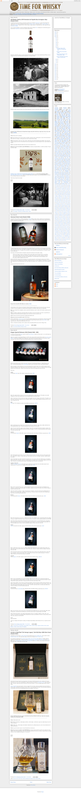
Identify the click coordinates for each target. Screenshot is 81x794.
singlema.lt (58, 251)
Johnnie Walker (66, 125)
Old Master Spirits (25, 211)
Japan (69, 115)
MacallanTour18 (61, 176)
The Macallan (67, 118)
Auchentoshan (57, 171)
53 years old (68, 201)
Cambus (61, 172)
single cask (62, 120)
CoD (68, 172)
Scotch (34, 778)
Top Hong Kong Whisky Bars (27, 13)
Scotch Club (65, 144)
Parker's (67, 225)
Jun (56, 45)
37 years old (60, 201)
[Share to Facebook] (35, 209)
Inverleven (60, 219)
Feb (56, 60)
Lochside (65, 221)
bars (58, 115)
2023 (55, 36)
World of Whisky (59, 164)
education (56, 238)
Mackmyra (67, 176)
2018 (55, 70)
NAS (67, 120)
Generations (63, 216)
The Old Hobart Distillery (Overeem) (61, 276)
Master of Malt (58, 144)
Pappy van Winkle (62, 225)
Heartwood (56, 191)
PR (69, 111)
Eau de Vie (68, 143)
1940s (68, 164)
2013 (55, 77)
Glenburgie (56, 217)
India (56, 160)
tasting (20, 626)
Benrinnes (63, 206)
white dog (63, 240)
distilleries (58, 129)
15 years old (59, 156)
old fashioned (56, 199)
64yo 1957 (30, 640)
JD (63, 160)
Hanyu (66, 159)
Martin (57, 286)
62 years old (57, 202)
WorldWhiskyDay (64, 155)
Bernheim (67, 206)
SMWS (56, 130)
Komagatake (67, 160)
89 (65, 119)
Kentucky (67, 175)
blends (58, 117)
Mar (56, 59)
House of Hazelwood (63, 218)
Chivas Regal (68, 137)
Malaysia (68, 222)
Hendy (57, 284)
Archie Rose (59, 150)
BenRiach (61, 146)
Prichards (62, 226)
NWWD (63, 161)
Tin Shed (65, 196)
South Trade (59, 230)
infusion (64, 238)
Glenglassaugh (67, 158)
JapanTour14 (57, 131)
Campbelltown (63, 188)
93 (13, 211)
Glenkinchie (65, 174)
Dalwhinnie (56, 167)
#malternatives (37, 22)
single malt (59, 111)
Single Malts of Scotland (58, 229)
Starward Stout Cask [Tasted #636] (20, 217)
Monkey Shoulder (58, 178)
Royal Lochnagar (57, 180)
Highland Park (65, 129)
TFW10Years (61, 139)
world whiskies (57, 143)
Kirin (55, 221)
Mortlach (42, 625)
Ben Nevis (67, 165)
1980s (69, 152)
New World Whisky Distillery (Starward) (61, 267)
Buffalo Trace (68, 208)
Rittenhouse (56, 227)
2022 (55, 64)
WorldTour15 (56, 236)
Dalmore (67, 166)
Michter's (57, 193)
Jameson (65, 191)
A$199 (43, 525)
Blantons (58, 207)
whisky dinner (60, 118)
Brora (68, 157)
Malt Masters (63, 177)
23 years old (67, 200)
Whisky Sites (57, 278)
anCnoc (64, 164)
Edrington (67, 121)
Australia (15, 326)
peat (61, 136)
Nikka (60, 148)
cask (68, 197)
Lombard (69, 221)
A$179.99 (36, 403)
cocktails (68, 128)
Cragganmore (63, 173)
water (60, 240)
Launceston (60, 192)
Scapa (59, 228)
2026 (55, 32)
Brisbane (64, 208)
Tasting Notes (15, 14)
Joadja (61, 220)
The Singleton (24, 626)
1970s (65, 149)
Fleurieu (68, 173)
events (63, 109)
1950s (56, 165)
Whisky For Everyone (60, 249)
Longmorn (62, 151)
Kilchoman (64, 220)
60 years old (15, 778)
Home (31, 782)
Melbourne (64, 135)
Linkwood (64, 192)
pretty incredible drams (37, 635)
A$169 (30, 303)
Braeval (56, 208)
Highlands (62, 123)
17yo (68, 199)
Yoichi (65, 236)
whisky (39, 778)
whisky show (58, 127)
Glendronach (66, 132)
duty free (67, 183)
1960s (59, 165)
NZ (63, 168)
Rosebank (67, 179)
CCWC (64, 150)
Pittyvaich (56, 179)
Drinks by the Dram (58, 141)
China (56, 211)
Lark (55, 161)
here (36, 27)
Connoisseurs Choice (41, 682)
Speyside (63, 115)
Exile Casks (56, 215)
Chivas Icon (57, 166)
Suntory (67, 123)
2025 (55, 33)
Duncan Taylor (62, 189)
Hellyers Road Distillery (59, 264)
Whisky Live (61, 163)
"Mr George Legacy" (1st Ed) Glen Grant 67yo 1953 (36, 639)
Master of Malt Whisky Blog (61, 247)
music (67, 238)
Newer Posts (13, 782)
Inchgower (56, 219)
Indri (59, 191)
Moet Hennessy (67, 131)
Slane (64, 229)
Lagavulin (14, 556)
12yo (62, 149)
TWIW (69, 119)
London (57, 222)
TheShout (58, 245)
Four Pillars (66, 215)
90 (17, 625)
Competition (63, 166)
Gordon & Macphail (26, 778)
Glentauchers (60, 217)
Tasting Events (20, 14)
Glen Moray (60, 174)
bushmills (65, 197)
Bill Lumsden (57, 187)
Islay (62, 114)
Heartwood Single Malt (59, 262)
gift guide (64, 198)
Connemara (60, 212)
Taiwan (64, 162)
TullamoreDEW (66, 182)
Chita (59, 211)
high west (60, 238)
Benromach (62, 157)
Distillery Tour (66, 140)
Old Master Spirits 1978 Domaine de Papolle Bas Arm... (61, 49)
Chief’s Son (68, 210)
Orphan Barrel (57, 225)
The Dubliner (67, 230)
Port (69, 225)
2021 (55, 65)
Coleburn (56, 212)
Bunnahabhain (57, 158)
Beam (60, 206)
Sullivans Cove (57, 149)
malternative (20, 211)
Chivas (60, 147)
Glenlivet (60, 130)
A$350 (49, 433)
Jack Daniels (57, 133)
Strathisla (67, 180)
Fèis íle (60, 216)
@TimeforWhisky (62, 89)
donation (63, 183)
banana (56, 237)
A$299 (33, 373)
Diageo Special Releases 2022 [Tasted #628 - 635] (24, 332)
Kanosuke (69, 191)
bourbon (67, 122)
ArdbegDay (63, 128)
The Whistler (67, 231)
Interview (60, 160)
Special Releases (31, 334)
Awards (62, 171)
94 (57, 120)
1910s (55, 200)
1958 (58, 200)
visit (58, 240)
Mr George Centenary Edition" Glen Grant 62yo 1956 (29, 638)
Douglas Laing (57, 151)
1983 (60, 200)
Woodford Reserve (67, 163)
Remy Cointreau (67, 226)
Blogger (42, 791)
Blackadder (56, 172)
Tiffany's (68, 162)
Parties (28, 14)
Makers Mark (57, 177)
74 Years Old (67, 202)
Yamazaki (63, 133)
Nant (63, 178)
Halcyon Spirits (61, 159)
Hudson (68, 218)
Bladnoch (66, 187)
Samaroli (56, 228)
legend (69, 127)
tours (61, 152)
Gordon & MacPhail (24, 635)
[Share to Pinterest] (36, 209)
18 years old (65, 152)
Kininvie (68, 220)
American (56, 157)
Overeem (67, 178)
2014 (55, 76)
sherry (60, 140)
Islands (62, 191)
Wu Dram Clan (61, 236)
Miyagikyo (60, 193)
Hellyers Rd (66, 167)
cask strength (62, 145)
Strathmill (64, 230)
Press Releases (33, 14)
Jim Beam (60, 168)
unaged (56, 240)
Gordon (65, 217)
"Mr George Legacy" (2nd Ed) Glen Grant (22, 640)
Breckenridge (60, 208)
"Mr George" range (40, 636)
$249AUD (14, 132)
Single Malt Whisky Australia (59, 269)
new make (57, 152)
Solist (66, 229)
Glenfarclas (68, 134)
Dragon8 (62, 158)
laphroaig (68, 133)
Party (69, 117)
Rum (61, 162)
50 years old (66, 130)
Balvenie (56, 124)
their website (45, 319)
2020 (55, 67)
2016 (55, 73)
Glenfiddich (57, 123)
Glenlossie (64, 190)
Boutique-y (68, 207)
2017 (55, 71)
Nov (56, 39)
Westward (56, 163)
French (56, 174)
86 (58, 146)
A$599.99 (46, 588)
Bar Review (62, 124)
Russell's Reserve (64, 227)
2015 (55, 74)
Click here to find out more (59, 92)
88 (14, 625)
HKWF (68, 190)
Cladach (68, 211)
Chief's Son (64, 210)
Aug (56, 43)
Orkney (67, 193)
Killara (56, 192)
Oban (11, 403)
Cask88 (61, 210)
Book (64, 207)
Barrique (57, 206)
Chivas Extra (64, 211)
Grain (68, 147)
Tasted (30, 211)
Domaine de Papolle (15, 25)
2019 (55, 68)
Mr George (31, 778)
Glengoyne (59, 190)
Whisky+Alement (57, 183)
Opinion (64, 193)
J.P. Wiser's (64, 219)
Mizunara (67, 177)
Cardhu (16, 373)
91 (18, 625)
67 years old (62, 202)
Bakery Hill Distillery (58, 260)
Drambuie (57, 189)
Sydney (58, 116)
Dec (56, 37)
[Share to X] (34, 209)
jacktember (67, 198)
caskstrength (63, 237)
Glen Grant (20, 778)
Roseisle (60, 227)
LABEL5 (56, 176)
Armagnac (16, 24)
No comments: (27, 209)
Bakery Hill (63, 165)
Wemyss (56, 197)
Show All (69, 255)
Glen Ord (68, 216)
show (66, 145)
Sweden (56, 181)
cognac (56, 140)
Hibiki (69, 159)
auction (69, 151)
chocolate (56, 198)
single (60, 199)
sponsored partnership (66, 239)
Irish (64, 126)
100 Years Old (65, 199)
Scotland (64, 127)
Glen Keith (66, 189)
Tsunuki (68, 196)
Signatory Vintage (67, 228)
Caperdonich (68, 209)
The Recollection (65, 181)
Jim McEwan (57, 220)
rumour (61, 239)
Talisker (12, 525)
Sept (56, 42)
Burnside (60, 209)
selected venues (21, 318)
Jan (56, 62)
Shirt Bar (65, 141)
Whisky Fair (60, 197)
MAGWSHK (60, 222)
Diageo (21, 334)
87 (13, 625)
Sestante (62, 228)
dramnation (60, 198)
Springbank (67, 168)
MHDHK (56, 122)
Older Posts (49, 782)
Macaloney (64, 222)
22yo (63, 200)
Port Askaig (57, 226)
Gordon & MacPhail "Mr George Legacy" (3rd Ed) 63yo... (62, 57)
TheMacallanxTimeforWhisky (58, 196)
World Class (58, 155)
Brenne (69, 187)
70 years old (67, 156)
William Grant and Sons (59, 121)
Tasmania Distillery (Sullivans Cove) (61, 271)
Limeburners (61, 221)
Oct (56, 40)
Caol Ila (63, 134)
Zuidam (68, 236)
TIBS (59, 181)
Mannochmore (68, 192)
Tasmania (61, 122)
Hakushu (56, 159)
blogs (59, 237)
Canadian (65, 172)
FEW (60, 215)
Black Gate (61, 187)
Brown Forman (60, 137)
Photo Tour (57, 162)
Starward (22, 326)
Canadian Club (68, 188)
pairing (58, 128)
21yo (63, 156)
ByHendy (19, 326)
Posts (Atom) (33, 785)
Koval (58, 221)
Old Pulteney (68, 161)
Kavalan (62, 175)
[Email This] (32, 209)
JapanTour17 (68, 219)
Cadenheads (64, 209)
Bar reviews (25, 14)
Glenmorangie (58, 126)
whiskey (65, 111)
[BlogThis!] (33, 209)
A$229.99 (40, 556)
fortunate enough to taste (15, 636)
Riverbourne (62, 179)
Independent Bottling (66, 116)
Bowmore (58, 134)
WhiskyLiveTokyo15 (59, 235)
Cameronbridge (25, 364)
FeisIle (61, 167)
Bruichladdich (67, 146)
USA (57, 119)
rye (68, 142)
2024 (55, 35)
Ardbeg (61, 119)
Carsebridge (57, 210)
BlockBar (62, 207)
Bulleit (56, 209)
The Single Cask (61, 231)
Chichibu (56, 147)
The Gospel (56, 231)
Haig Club (68, 217)
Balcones (67, 171)
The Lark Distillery (58, 273)
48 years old (64, 201)
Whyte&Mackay (66, 235)
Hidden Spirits (57, 218)
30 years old (66, 136)
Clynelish (17, 433)
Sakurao (63, 180)
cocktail (68, 237)
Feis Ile (63, 215)
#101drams (68, 114)
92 (19, 625)
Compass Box (57, 173)
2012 (55, 79)
